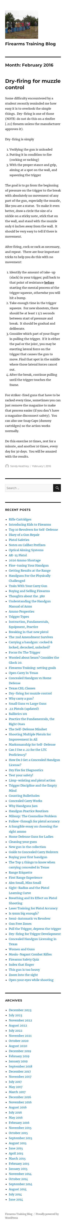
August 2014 (18, 1189)
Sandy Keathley (19, 466)
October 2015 (18, 1133)
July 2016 (15, 1112)
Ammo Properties (21, 611)
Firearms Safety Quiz (24, 959)
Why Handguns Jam (23, 806)
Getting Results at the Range (30, 570)
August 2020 (18, 1046)
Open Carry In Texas (23, 673)
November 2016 (20, 1102)
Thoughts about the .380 (27, 596)
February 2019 (19, 1056)
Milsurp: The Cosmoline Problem (33, 816)
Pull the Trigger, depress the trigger (35, 929)
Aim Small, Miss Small (25, 883)
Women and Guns (22, 949)
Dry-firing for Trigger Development (35, 934)
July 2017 (15, 1082)
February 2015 (19, 1163)
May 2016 (16, 1117)
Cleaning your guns (23, 842)
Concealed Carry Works (25, 801)
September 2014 (20, 1184)
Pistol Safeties (19, 540)
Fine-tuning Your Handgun (29, 565)
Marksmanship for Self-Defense (32, 744)
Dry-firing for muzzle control (30, 693)
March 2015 (17, 1158)
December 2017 (20, 1071)
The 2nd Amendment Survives (31, 637)
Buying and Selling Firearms (29, 591)
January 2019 (18, 1061)
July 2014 (15, 1194)
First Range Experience (25, 877)
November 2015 (20, 1128)
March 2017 (17, 1092)
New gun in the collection (27, 847)
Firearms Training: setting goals (32, 668)
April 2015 (16, 1153)
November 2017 (20, 1076)
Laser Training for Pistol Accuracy (33, 908)
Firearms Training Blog (30, 43)
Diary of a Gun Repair (24, 535)
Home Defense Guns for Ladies (31, 836)
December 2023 (20, 1010)
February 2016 (19, 1122)
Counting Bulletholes (24, 796)
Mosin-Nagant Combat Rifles (30, 954)
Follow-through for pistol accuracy (34, 821)
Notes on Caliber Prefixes (27, 545)
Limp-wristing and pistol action (32, 780)
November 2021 (20, 1035)
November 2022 (20, 1020)
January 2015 (18, 1169)
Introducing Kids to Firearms (30, 524)
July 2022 (15, 1030)
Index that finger (21, 964)
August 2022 (18, 1025)
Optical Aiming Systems (26, 550)
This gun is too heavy (24, 970)
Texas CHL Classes (22, 688)
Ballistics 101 (18, 714)
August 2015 (18, 1143)
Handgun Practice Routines (28, 811)
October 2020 (18, 1041)
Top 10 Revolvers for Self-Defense (33, 529)
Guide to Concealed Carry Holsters (33, 852)
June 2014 (16, 1199)
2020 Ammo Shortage (25, 560)
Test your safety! (21, 775)
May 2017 (15, 1087)
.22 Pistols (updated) (24, 709)
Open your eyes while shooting (31, 980)
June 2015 (16, 1148)
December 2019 (20, 1051)
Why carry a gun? (21, 698)
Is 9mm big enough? (24, 913)
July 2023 (15, 1015)
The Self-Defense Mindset (28, 729)
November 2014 (20, 1174)
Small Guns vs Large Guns (27, 703)
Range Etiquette (20, 872)
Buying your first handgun (28, 857)
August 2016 (18, 1107)
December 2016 (20, 1097)
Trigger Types (19, 616)
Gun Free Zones (20, 923)
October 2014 (18, 1179)
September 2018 (20, 1066)
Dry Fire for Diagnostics (26, 770)
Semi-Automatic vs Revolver (29, 918)
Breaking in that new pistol (28, 632)
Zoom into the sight (23, 975)
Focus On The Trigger (24, 652)
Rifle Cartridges (20, 519)
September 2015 (20, 1138)
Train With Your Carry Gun (28, 586)
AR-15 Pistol (18, 555)
